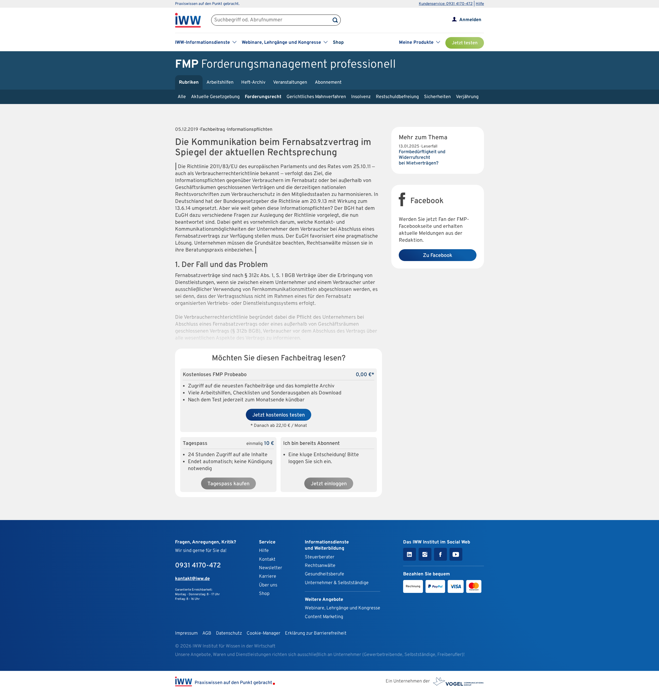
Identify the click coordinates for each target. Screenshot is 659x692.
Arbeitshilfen (219, 82)
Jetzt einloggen (329, 484)
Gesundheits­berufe (324, 574)
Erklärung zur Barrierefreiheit (315, 633)
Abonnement (328, 82)
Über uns (268, 585)
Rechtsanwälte (320, 566)
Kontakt (267, 560)
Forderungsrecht (263, 97)
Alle (182, 97)
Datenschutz (229, 633)
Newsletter (270, 568)
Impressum (186, 633)
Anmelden (470, 20)
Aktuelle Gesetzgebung (215, 97)
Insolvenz (361, 97)
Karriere (267, 576)
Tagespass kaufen (228, 484)
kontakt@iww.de (192, 579)
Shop (338, 43)
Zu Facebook (437, 255)
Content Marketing (324, 617)
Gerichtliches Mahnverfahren (316, 97)
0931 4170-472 (198, 565)
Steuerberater (319, 557)
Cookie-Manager (263, 633)
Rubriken (189, 82)
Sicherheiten (437, 97)
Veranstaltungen (290, 82)
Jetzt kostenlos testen (278, 415)
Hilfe (480, 4)
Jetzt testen (465, 43)
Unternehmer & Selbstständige (337, 583)
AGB (206, 633)
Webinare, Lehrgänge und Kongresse (342, 608)
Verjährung (467, 97)
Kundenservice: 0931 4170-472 (446, 4)
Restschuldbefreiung (397, 97)
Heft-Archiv (253, 82)
